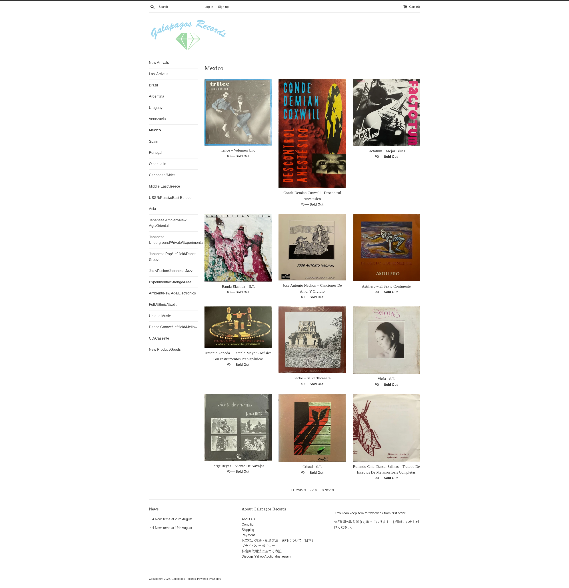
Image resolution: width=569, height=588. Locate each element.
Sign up (223, 6)
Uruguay (155, 108)
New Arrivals (159, 62)
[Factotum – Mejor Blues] (386, 112)
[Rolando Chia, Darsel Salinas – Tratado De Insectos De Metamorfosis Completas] (386, 428)
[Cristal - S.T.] (312, 428)
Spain (153, 141)
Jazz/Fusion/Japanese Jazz (171, 271)
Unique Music (160, 316)
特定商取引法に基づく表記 (262, 551)
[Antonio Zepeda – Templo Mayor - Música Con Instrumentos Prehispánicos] (238, 327)
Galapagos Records (184, 578)
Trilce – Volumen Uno (238, 150)
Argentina (156, 96)
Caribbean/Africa (162, 175)
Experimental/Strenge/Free (170, 282)
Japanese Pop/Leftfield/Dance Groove (172, 257)
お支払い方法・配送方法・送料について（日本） (278, 540)
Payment (248, 535)
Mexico (155, 130)
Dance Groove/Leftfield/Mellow (173, 327)
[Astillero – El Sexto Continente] (386, 247)
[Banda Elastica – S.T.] (238, 248)
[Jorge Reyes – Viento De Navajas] (238, 427)
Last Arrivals (158, 74)
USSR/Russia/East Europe (170, 198)
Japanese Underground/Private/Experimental (173, 240)
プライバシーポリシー (258, 546)
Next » (329, 490)
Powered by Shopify (209, 578)
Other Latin (157, 164)
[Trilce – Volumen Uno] (238, 112)
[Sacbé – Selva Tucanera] (312, 339)
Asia (152, 209)
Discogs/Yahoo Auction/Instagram (266, 556)
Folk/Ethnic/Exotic (163, 304)
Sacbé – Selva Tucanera (312, 378)
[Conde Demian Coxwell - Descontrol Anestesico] (312, 133)
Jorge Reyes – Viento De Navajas (238, 466)
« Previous (298, 490)
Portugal (155, 152)
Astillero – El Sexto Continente (386, 286)
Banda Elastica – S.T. (238, 286)
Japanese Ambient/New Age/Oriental (167, 223)
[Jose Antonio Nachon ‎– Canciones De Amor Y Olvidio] (312, 247)
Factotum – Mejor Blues (386, 151)
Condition (248, 524)
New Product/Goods (165, 349)
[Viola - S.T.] (386, 340)
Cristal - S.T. (312, 467)
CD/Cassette (159, 338)
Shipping (248, 530)
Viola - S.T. (386, 379)
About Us (248, 519)
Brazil (153, 85)
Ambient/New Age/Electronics (172, 293)
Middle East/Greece (164, 186)
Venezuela (157, 119)
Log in (208, 6)
